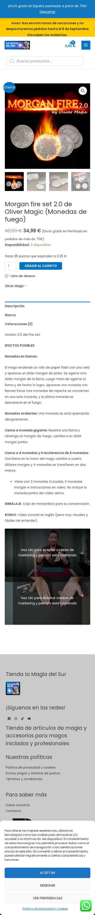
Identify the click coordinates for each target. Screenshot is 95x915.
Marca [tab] (10, 315)
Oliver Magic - (16, 286)
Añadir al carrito (41, 266)
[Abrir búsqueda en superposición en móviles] (45, 61)
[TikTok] (22, 718)
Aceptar (47, 872)
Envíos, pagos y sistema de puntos (33, 773)
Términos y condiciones (24, 779)
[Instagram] (15, 718)
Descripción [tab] (14, 306)
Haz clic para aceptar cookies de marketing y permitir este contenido (47, 552)
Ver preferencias (47, 898)
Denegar (47, 885)
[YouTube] (29, 718)
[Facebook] (9, 718)
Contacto (13, 811)
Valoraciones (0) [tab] (19, 324)
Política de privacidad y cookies (45, 909)
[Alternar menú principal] (85, 45)
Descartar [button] (47, 12)
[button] (83, 91)
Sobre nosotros (18, 805)
